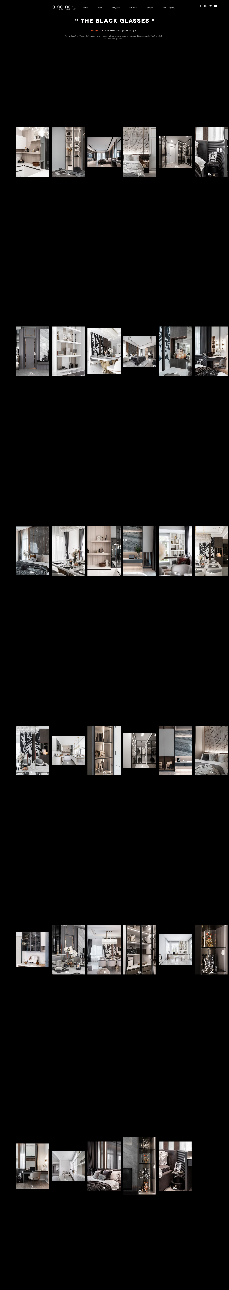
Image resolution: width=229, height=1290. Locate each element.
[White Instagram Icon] (205, 6)
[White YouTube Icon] (215, 6)
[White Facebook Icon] (200, 6)
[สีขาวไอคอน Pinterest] (210, 6)
